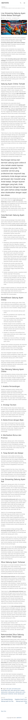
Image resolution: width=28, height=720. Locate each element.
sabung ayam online (20, 692)
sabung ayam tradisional (7, 693)
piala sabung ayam (15, 690)
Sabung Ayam (16, 18)
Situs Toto (3, 711)
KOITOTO (5, 3)
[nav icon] (24, 3)
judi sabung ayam (16, 688)
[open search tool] (20, 2)
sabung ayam (11, 692)
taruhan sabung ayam (19, 693)
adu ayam (9, 688)
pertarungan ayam (5, 690)
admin (3, 18)
